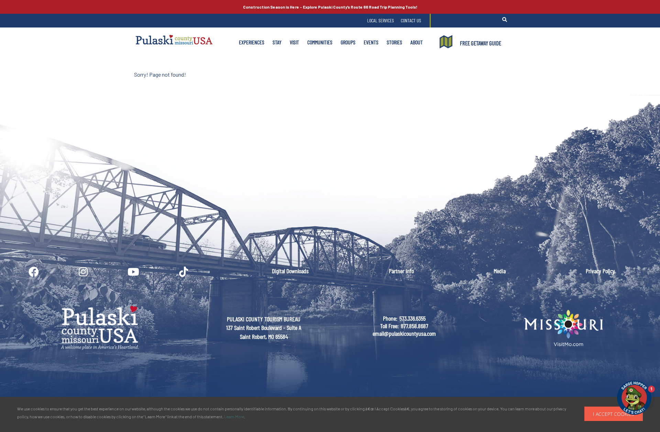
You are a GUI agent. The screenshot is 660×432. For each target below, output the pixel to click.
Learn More (234, 416)
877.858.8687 (414, 326)
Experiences (251, 42)
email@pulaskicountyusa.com (404, 333)
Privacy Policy (600, 271)
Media (500, 271)
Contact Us (411, 20)
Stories (394, 42)
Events (371, 42)
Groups (348, 42)
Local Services (380, 20)
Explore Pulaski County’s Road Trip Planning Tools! (330, 6)
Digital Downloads (290, 271)
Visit (294, 42)
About (416, 42)
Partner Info (401, 271)
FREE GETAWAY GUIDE (480, 43)
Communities (319, 42)
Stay (277, 42)
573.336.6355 (412, 318)
